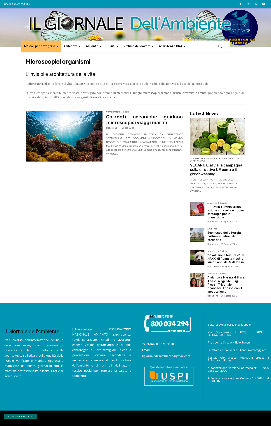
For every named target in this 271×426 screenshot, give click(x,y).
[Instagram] (248, 4)
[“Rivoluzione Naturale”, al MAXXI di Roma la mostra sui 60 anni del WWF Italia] (197, 257)
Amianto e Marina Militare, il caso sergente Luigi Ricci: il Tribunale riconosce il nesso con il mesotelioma (226, 284)
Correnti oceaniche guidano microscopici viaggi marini (144, 119)
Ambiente (212, 229)
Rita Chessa (213, 266)
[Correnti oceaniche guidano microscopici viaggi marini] (64, 136)
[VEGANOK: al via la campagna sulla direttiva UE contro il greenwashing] (217, 136)
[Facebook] (240, 4)
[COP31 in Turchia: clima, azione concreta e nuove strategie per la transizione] (197, 209)
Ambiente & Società (217, 203)
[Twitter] (256, 4)
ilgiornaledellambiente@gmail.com (166, 356)
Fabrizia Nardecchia (229, 158)
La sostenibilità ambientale (203, 158)
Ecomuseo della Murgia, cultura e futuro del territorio (224, 236)
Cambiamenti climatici (117, 112)
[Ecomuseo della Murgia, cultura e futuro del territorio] (197, 235)
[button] (219, 46)
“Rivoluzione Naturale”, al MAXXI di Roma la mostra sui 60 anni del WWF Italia (225, 258)
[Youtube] (263, 4)
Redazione (111, 128)
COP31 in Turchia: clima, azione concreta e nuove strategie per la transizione (225, 212)
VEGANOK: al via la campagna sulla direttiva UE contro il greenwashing (216, 169)
